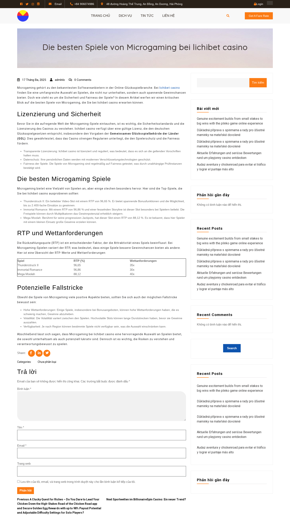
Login (259, 4)
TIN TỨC (147, 15)
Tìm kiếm (258, 82)
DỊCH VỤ (125, 15)
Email (21, 445)
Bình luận (24, 388)
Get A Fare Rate (259, 15)
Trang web (24, 463)
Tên (20, 427)
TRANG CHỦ (100, 15)
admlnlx (59, 80)
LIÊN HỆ (168, 15)
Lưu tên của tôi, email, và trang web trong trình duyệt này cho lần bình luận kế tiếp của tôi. (78, 481)
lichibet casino (169, 87)
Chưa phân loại (47, 361)
